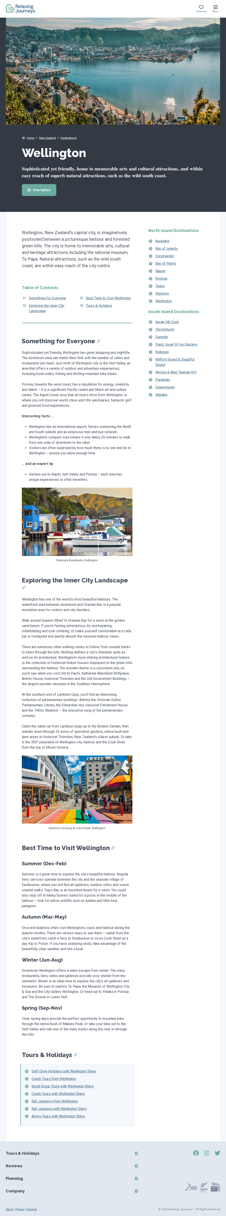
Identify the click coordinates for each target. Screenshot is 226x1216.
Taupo (160, 286)
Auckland (162, 241)
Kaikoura (162, 352)
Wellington (163, 301)
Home (30, 138)
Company (15, 1191)
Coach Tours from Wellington (54, 1079)
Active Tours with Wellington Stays (58, 1116)
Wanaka (161, 395)
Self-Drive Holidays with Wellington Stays (64, 1071)
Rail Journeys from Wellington (55, 1101)
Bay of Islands (166, 248)
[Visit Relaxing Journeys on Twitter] (217, 1153)
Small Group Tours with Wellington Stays (63, 1086)
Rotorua (161, 278)
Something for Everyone (47, 298)
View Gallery (41, 190)
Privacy (19, 1209)
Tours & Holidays (99, 306)
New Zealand (47, 138)
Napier (160, 271)
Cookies (31, 1209)
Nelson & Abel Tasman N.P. (176, 372)
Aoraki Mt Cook (167, 322)
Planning (14, 1178)
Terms (9, 1209)
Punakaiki (162, 380)
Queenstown (165, 387)
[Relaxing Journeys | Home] (20, 9)
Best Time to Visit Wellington (108, 298)
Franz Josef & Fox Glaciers (176, 344)
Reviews (14, 1166)
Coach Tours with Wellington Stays (58, 1094)
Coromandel (164, 256)
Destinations (68, 138)
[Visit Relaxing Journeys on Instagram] (206, 1153)
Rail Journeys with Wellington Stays (59, 1109)
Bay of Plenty (165, 263)
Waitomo (162, 293)
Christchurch (164, 329)
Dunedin (161, 337)
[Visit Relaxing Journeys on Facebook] (196, 1153)
